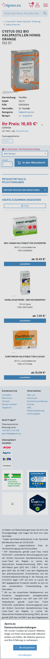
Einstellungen (25, 654)
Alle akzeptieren (26, 647)
